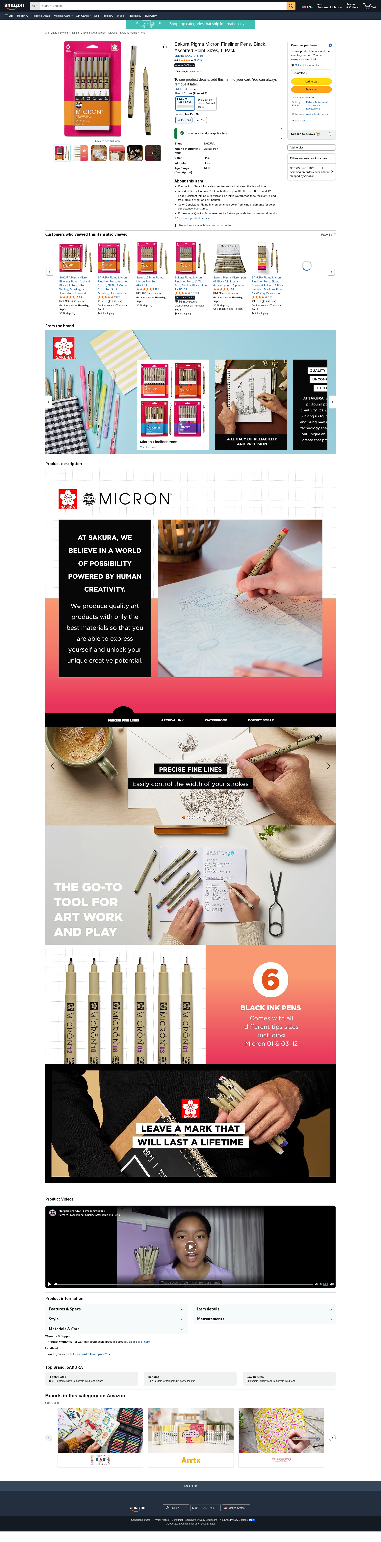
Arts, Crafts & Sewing (56, 32)
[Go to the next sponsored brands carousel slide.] (332, 1438)
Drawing (112, 32)
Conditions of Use (140, 1520)
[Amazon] (14, 6)
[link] (75, 285)
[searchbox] (163, 6)
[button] (8, 16)
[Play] (48, 1284)
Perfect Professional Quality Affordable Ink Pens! (89, 1214)
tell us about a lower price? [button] (89, 1354)
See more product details (193, 218)
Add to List (296, 147)
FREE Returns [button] (183, 89)
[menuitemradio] (325, 1284)
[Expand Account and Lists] (341, 7)
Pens (142, 32)
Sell (96, 15)
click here (144, 1341)
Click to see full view (107, 141)
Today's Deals (41, 15)
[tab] (183, 817)
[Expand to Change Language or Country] (312, 7)
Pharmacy (134, 15)
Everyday (151, 15)
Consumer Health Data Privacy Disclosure (194, 1520)
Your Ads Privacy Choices (234, 1520)
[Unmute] (332, 1284)
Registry (108, 15)
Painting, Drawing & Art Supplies (88, 32)
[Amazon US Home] (137, 1509)
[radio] (62, 153)
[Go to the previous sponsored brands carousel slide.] (48, 1438)
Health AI (22, 15)
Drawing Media (128, 32)
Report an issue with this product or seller (205, 225)
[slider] (183, 1284)
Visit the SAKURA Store (189, 55)
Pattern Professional (317, 102)
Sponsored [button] (50, 1402)
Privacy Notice (161, 1520)
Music (120, 15)
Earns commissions (94, 1210)
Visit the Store (149, 447)
